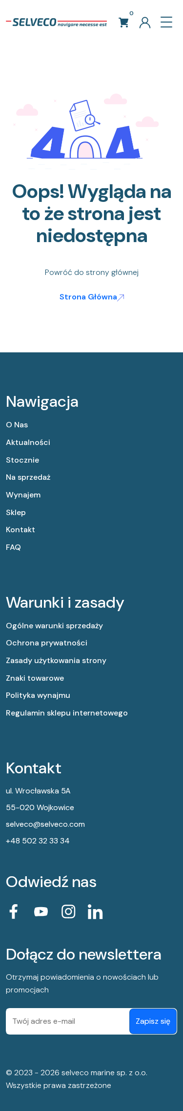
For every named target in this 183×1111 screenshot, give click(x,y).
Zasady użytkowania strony (56, 660)
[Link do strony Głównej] (56, 22)
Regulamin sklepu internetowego (67, 713)
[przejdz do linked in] (95, 911)
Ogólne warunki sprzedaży (54, 625)
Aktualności (28, 442)
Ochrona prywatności (46, 643)
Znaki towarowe (35, 678)
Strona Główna (88, 297)
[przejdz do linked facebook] (13, 911)
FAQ (13, 547)
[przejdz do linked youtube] (41, 911)
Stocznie (22, 460)
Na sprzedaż (28, 477)
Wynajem (23, 495)
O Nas (17, 425)
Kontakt (20, 529)
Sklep (16, 512)
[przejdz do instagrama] (68, 911)
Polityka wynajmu (38, 695)
